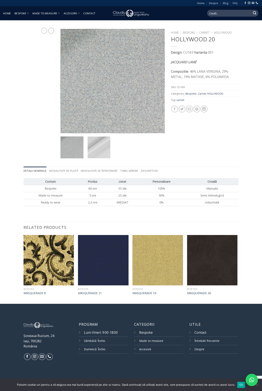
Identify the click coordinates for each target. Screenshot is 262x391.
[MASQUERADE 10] (157, 260)
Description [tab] (149, 171)
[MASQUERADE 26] (212, 260)
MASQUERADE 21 (90, 293)
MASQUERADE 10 (144, 293)
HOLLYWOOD (223, 32)
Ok (241, 384)
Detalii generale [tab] (35, 171)
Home (200, 3)
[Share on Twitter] (182, 109)
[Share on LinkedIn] (204, 109)
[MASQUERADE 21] (103, 260)
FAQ (235, 3)
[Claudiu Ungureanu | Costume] (131, 13)
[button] (252, 380)
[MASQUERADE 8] (49, 260)
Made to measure (45, 13)
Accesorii (70, 13)
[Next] (157, 81)
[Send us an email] (253, 3)
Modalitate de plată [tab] (63, 171)
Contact (89, 13)
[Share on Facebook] (174, 109)
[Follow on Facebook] (245, 3)
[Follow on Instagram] (249, 3)
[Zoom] (66, 128)
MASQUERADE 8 (35, 293)
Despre (213, 3)
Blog (225, 3)
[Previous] (67, 81)
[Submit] (254, 13)
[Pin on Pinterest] (196, 109)
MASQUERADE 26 (199, 293)
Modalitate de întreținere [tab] (99, 171)
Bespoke (20, 13)
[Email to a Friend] (189, 109)
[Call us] (257, 3)
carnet (180, 100)
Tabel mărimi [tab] (129, 171)
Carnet (204, 32)
